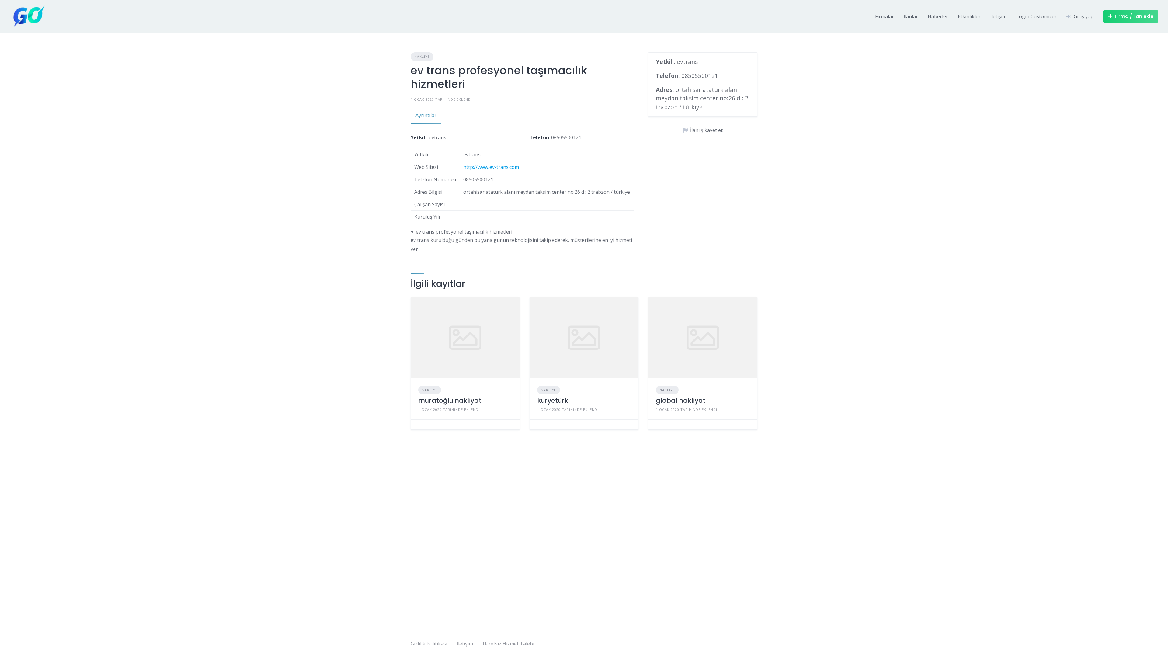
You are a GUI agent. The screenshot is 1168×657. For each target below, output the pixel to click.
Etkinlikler (969, 16)
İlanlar (911, 16)
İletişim (998, 16)
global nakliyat (681, 400)
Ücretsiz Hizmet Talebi (508, 643)
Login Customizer (1036, 16)
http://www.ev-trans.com (491, 167)
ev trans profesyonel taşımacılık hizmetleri (464, 231)
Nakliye (422, 56)
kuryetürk (552, 400)
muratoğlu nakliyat (449, 400)
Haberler (938, 16)
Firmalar (884, 16)
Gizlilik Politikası (429, 643)
